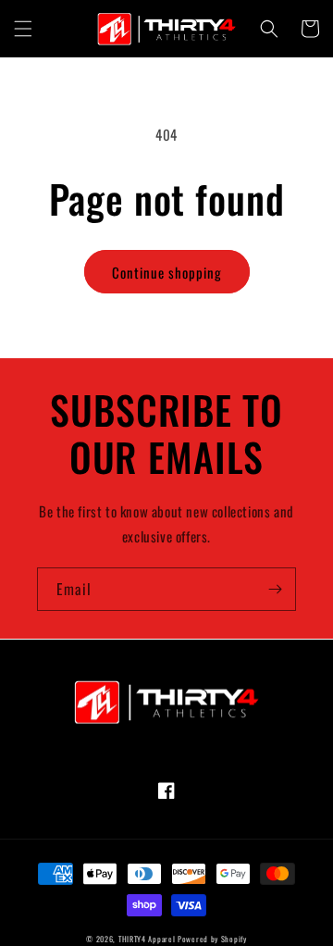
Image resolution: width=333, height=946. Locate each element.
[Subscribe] (274, 589)
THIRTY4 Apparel (147, 938)
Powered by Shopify (212, 938)
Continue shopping (167, 272)
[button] (23, 28)
